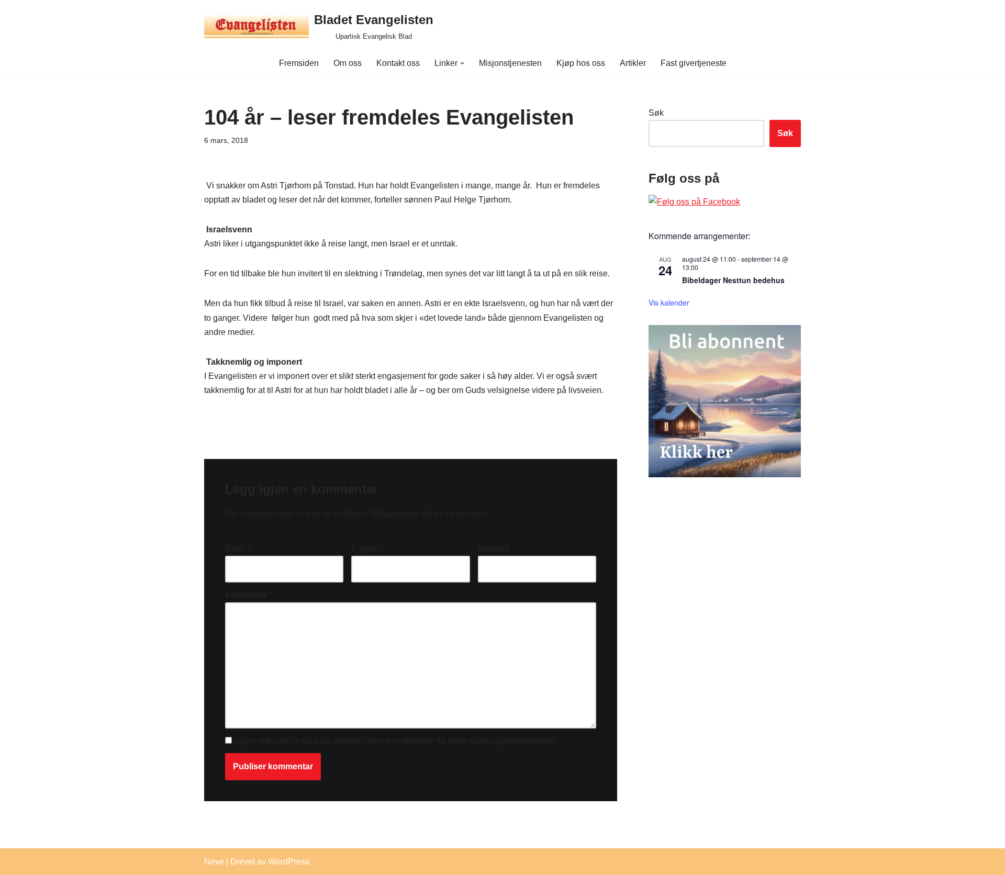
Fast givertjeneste (694, 63)
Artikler (633, 63)
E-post (366, 548)
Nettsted (493, 548)
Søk (656, 112)
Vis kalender (669, 302)
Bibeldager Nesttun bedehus (733, 280)
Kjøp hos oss (580, 63)
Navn (237, 548)
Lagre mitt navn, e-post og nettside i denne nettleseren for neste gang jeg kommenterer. (394, 740)
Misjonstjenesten (510, 63)
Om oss (347, 63)
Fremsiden (299, 63)
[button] (462, 63)
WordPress (288, 861)
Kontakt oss (398, 63)
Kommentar (249, 594)
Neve (214, 861)
